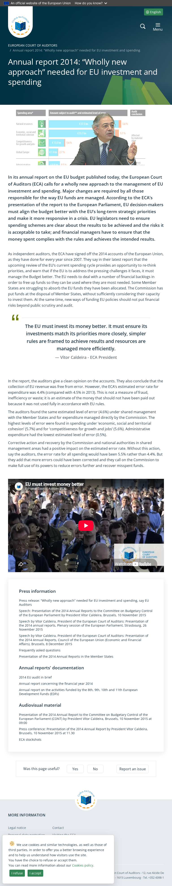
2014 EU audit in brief (35, 677)
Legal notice (17, 828)
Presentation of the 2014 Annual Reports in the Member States (66, 657)
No (95, 768)
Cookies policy (82, 865)
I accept (35, 873)
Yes (75, 768)
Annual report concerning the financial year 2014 (56, 684)
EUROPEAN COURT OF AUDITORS (32, 45)
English (155, 12)
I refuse (17, 873)
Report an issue (132, 768)
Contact (58, 828)
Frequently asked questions (39, 650)
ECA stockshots (30, 740)
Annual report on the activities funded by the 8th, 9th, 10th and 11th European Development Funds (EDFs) (78, 692)
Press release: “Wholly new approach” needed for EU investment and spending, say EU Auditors (84, 603)
